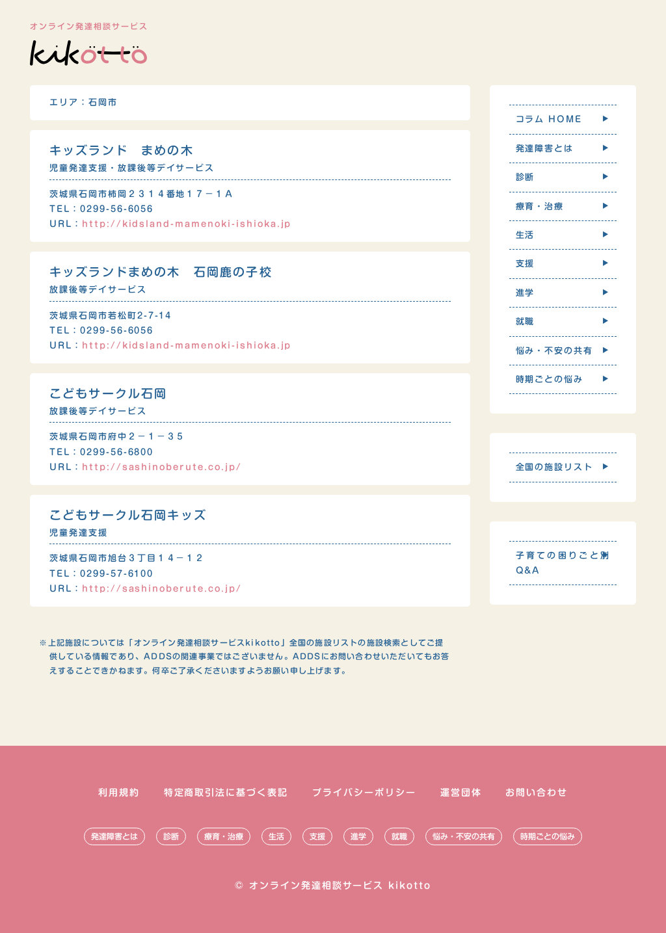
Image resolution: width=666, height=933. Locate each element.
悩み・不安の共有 (464, 836)
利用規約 (119, 792)
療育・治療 (223, 836)
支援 (317, 836)
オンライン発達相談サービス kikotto (340, 885)
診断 (171, 836)
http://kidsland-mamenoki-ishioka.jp (187, 224)
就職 (399, 836)
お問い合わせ (536, 792)
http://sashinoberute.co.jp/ (162, 467)
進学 (358, 836)
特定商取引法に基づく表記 (226, 792)
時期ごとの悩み (547, 836)
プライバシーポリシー (364, 792)
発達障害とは (114, 836)
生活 (276, 836)
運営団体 (461, 792)
